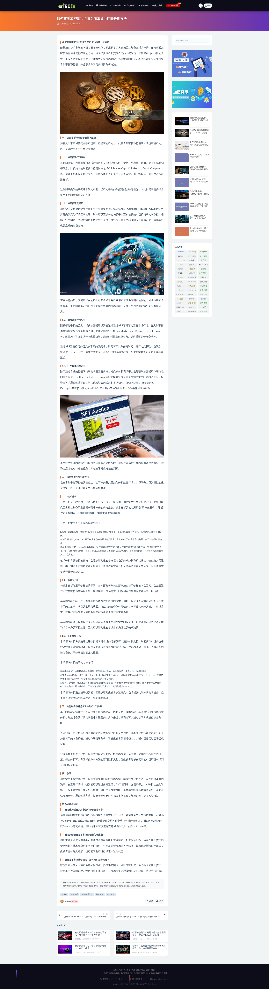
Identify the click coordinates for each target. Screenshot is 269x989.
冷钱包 (180, 273)
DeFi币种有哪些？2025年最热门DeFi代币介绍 (199, 218)
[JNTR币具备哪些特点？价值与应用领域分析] (182, 145)
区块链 (180, 278)
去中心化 (203, 278)
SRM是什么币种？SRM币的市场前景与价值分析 (199, 169)
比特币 (191, 299)
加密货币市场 (87, 894)
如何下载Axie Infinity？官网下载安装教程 (199, 193)
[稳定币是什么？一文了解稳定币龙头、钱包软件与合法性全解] (65, 935)
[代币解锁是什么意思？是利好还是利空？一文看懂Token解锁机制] (123, 935)
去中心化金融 (192, 282)
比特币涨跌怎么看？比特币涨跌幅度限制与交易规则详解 (199, 120)
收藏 (151, 901)
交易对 (203, 260)
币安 (180, 286)
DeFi (192, 252)
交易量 (191, 265)
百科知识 (135, 939)
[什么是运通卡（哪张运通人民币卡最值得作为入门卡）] (182, 231)
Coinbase (180, 252)
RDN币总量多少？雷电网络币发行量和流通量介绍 (199, 206)
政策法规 (145, 6)
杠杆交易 (180, 299)
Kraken (180, 256)
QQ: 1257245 (137, 979)
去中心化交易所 (180, 282)
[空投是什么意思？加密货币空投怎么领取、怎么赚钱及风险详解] (123, 949)
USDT (180, 260)
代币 (203, 264)
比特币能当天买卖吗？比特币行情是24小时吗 (199, 181)
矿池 (192, 303)
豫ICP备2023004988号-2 (112, 979)
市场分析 (131, 6)
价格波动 (191, 269)
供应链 (203, 269)
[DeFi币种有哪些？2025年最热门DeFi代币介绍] (182, 219)
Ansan (71, 901)
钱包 (192, 311)
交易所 (64, 894)
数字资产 (191, 295)
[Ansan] (58, 24)
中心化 (191, 260)
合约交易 (203, 282)
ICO (203, 252)
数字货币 (203, 290)
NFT (192, 256)
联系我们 (159, 973)
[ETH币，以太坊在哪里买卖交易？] (182, 157)
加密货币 (74, 894)
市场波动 (203, 286)
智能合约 (203, 295)
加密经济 (103, 6)
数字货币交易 (180, 295)
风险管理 (203, 312)
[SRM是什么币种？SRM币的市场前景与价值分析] (182, 170)
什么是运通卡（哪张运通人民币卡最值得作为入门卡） (199, 230)
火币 (180, 303)
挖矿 (192, 290)
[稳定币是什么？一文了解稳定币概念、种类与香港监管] (65, 949)
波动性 (203, 299)
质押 (180, 311)
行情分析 (110, 894)
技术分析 (99, 894)
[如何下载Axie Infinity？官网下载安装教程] (182, 194)
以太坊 (180, 269)
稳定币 (203, 307)
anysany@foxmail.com (160, 979)
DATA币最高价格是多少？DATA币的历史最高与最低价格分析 (199, 132)
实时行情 (174, 6)
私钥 (180, 307)
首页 (91, 6)
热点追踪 (158, 6)
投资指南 (117, 6)
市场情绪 (191, 286)
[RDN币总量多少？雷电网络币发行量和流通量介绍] (182, 207)
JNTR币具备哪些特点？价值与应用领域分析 (199, 144)
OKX (203, 256)
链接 (160, 901)
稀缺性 (191, 307)
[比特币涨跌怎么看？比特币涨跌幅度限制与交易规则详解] (182, 121)
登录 (209, 6)
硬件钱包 (203, 303)
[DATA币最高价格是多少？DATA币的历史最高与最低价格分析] (182, 133)
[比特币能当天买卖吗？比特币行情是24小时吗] (182, 182)
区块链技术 (192, 278)
